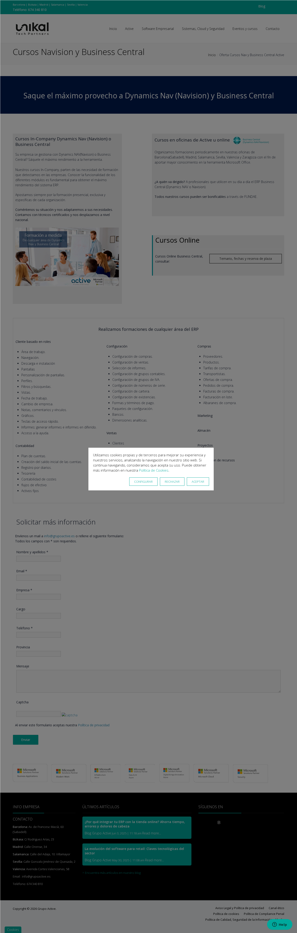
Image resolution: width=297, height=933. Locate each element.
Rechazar (172, 481)
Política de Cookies (153, 470)
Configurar (143, 481)
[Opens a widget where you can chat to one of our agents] (279, 925)
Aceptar (198, 481)
